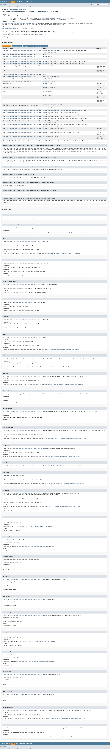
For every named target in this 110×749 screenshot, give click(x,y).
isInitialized (47, 108)
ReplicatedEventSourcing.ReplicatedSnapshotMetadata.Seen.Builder (56, 18)
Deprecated (22, 1)
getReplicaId (47, 83)
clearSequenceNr (47, 70)
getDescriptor (47, 78)
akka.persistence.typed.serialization (16, 9)
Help (30, 1)
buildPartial (47, 56)
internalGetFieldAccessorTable (52, 104)
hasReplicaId (47, 95)
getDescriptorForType (49, 81)
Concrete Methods (41, 46)
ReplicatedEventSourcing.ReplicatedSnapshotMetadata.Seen (17, 28)
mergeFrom (46, 110)
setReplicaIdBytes (48, 132)
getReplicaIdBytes (48, 87)
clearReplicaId (47, 66)
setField (45, 120)
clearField (46, 61)
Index (27, 1)
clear (44, 59)
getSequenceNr (47, 91)
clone (44, 74)
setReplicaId (47, 128)
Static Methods (16, 46)
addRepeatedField (48, 50)
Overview (2, 1)
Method (20, 6)
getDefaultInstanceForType (50, 76)
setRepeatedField (48, 124)
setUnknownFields (48, 140)
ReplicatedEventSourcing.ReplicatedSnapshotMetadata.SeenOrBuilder (20, 23)
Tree (17, 1)
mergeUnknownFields (48, 118)
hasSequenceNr (47, 100)
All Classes (3, 4)
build (44, 54)
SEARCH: (92, 4)
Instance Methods (28, 46)
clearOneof (46, 63)
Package (8, 1)
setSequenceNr (47, 136)
